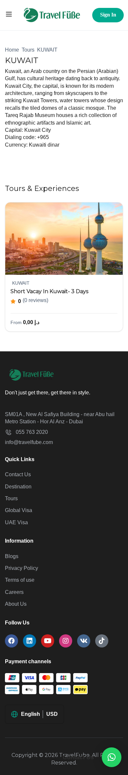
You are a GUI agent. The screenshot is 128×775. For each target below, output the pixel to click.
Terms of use (19, 580)
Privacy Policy (21, 568)
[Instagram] (65, 640)
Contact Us (18, 474)
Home (12, 50)
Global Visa (18, 510)
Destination (18, 486)
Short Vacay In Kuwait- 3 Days (49, 291)
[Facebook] (11, 640)
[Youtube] (47, 640)
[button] (111, 757)
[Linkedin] (29, 640)
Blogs (11, 556)
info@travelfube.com (29, 442)
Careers (14, 592)
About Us (16, 604)
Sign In (108, 14)
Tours (28, 50)
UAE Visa (16, 522)
